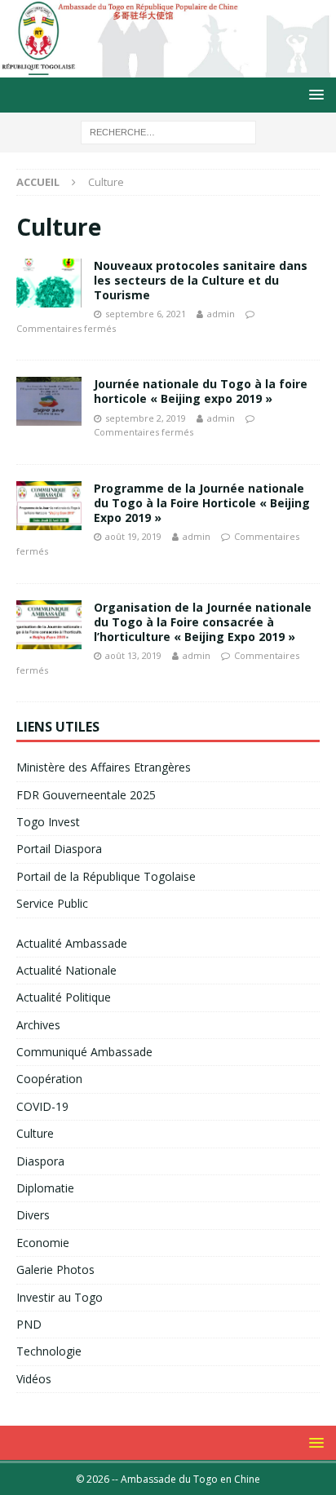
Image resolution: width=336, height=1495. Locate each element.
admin (221, 313)
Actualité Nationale (66, 970)
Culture (35, 1133)
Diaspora (40, 1161)
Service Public (52, 903)
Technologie (49, 1351)
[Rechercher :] (168, 131)
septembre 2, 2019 (145, 418)
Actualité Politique (63, 997)
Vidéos (33, 1379)
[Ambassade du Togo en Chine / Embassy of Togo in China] (168, 68)
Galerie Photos (55, 1269)
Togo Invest (48, 821)
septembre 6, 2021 (145, 313)
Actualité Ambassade (71, 943)
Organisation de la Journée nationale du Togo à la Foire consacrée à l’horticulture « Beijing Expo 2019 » (203, 621)
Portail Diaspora (59, 848)
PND (29, 1324)
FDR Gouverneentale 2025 (86, 795)
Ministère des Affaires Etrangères (103, 767)
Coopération (49, 1078)
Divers (33, 1215)
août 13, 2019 (133, 655)
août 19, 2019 (133, 536)
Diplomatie (45, 1188)
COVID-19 (42, 1106)
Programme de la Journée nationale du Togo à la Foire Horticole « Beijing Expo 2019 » (202, 502)
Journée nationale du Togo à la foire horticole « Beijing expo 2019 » (200, 391)
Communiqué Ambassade (84, 1051)
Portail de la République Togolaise (106, 876)
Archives (38, 1025)
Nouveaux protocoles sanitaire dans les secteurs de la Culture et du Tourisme (200, 280)
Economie (42, 1242)
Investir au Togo (59, 1297)
